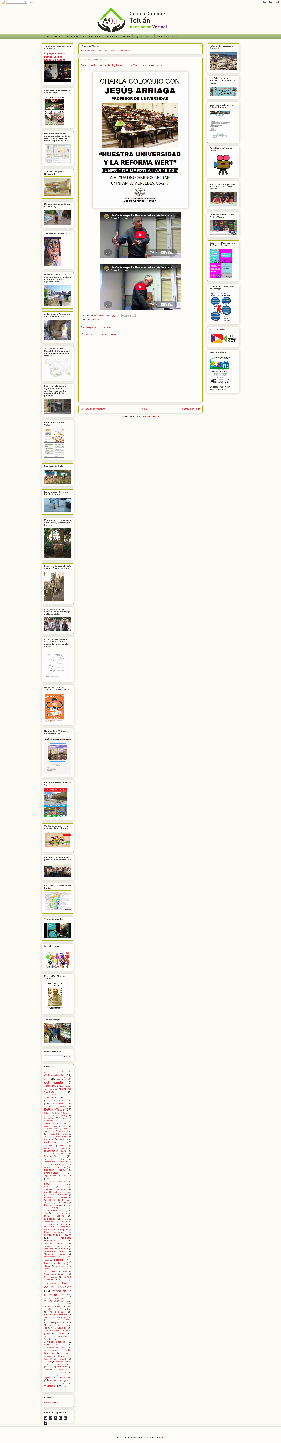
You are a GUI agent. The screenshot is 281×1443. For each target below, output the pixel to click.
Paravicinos (63, 1280)
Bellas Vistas (54, 1109)
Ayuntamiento (59, 1103)
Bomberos (67, 1113)
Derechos (63, 1148)
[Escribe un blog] (125, 315)
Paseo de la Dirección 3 (57, 1293)
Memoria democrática (57, 1239)
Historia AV (52, 1194)
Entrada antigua (191, 408)
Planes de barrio (51, 1304)
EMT (46, 1164)
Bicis (57, 1113)
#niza (64, 1072)
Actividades (96, 319)
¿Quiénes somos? (144, 36)
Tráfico (50, 1367)
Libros (60, 1215)
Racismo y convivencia (55, 1314)
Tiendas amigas (64, 1364)
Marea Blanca (50, 1227)
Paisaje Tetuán (51, 1402)
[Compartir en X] (128, 315)
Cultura (50, 1142)
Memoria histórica (54, 1243)
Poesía (58, 1306)
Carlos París (49, 1118)
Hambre (68, 1192)
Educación (50, 1156)
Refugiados (66, 1317)
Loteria (65, 1219)
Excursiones (51, 1172)
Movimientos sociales (53, 1257)
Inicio (144, 408)
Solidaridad (51, 1344)
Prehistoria (66, 1309)
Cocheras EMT (50, 1129)
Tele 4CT (48, 1359)
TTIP (69, 1370)
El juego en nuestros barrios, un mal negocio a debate (56, 56)
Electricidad (49, 1162)
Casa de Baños (62, 1121)
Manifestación (65, 1222)
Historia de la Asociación (118, 36)
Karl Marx (62, 1202)
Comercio (48, 1137)
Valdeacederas (56, 1380)
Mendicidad (49, 1246)
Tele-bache (62, 1359)
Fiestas (67, 1175)
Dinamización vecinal (55, 1151)
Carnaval (63, 1118)
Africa (47, 1079)
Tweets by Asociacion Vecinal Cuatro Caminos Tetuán (106, 50)
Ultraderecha (49, 1375)
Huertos (64, 1194)
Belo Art (47, 1113)
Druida (46, 1154)
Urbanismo (65, 1377)
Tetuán (48, 1361)
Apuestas (65, 1086)
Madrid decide (50, 1222)
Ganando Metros (62, 1184)
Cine (65, 1126)
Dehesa (63, 1145)
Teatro (62, 1356)
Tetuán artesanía (62, 1362)
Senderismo (51, 1339)
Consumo (49, 1139)
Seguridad (62, 1336)
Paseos (47, 1298)
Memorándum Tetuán (57, 1234)
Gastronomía (49, 1187)
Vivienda (49, 1386)
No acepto (59, 1266)
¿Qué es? (49, 1072)
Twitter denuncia (58, 1372)
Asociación (51, 1094)
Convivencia (63, 1139)
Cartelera (48, 1121)
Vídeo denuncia (58, 1383)
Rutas (62, 1327)
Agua (58, 1079)
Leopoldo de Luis (60, 1213)
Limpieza (49, 1218)
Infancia (63, 1197)
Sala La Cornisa (51, 1331)
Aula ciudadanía (60, 1100)
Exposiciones (50, 1176)
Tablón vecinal (51, 1350)
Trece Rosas (59, 1370)
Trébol (46, 1370)
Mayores (64, 1229)
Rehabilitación (54, 1320)
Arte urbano (49, 1089)
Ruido (53, 1328)
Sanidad (47, 1336)
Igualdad (48, 1197)
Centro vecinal (50, 1126)
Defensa (48, 1145)
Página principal (52, 36)
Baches (47, 1106)
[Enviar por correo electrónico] (122, 315)
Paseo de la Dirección (57, 1285)
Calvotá (50, 1116)
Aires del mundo (57, 1080)
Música (47, 1266)
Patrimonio (59, 1298)
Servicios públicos (54, 1341)
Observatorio (50, 1274)
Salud (60, 1333)
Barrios (63, 1106)
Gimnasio (64, 1187)
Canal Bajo (63, 1115)
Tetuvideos (48, 1364)
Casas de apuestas (55, 1123)
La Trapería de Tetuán (54, 1210)
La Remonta (63, 1208)
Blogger (161, 1437)
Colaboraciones (63, 1131)
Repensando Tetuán (62, 1322)
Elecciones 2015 (54, 1159)
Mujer (58, 1260)
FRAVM (47, 1184)
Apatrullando (51, 1086)
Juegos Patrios (52, 1200)
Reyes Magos (63, 1325)
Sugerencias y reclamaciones (56, 1347)
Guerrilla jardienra (54, 1189)
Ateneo (68, 1098)
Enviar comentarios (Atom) (147, 416)
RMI (45, 1328)
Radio (46, 1317)
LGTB (46, 1216)
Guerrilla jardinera (52, 1192)
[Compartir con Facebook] (131, 315)
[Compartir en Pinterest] (134, 315)
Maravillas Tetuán (58, 1224)
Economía (61, 1153)
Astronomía (51, 1097)
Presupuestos (57, 1311)
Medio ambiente (54, 1232)
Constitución (62, 1136)
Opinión (64, 1274)
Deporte (48, 1148)
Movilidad (63, 1248)
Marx (54, 1229)
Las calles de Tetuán (167, 36)
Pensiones (53, 1301)
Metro (63, 1246)
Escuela (60, 1167)
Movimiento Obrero (54, 1251)
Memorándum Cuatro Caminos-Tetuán (83, 36)
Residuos (50, 1325)
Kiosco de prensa (53, 1205)
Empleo (63, 1161)
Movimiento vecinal (54, 1254)
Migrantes (48, 1248)
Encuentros (56, 1164)
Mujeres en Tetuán (55, 1263)
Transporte (62, 1366)
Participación (50, 1283)
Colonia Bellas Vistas (58, 1134)
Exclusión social (54, 1170)
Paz (69, 1298)
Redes (55, 1317)
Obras (64, 1271)
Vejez (69, 1381)
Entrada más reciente (93, 408)
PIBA (67, 1301)
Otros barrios (50, 1277)
